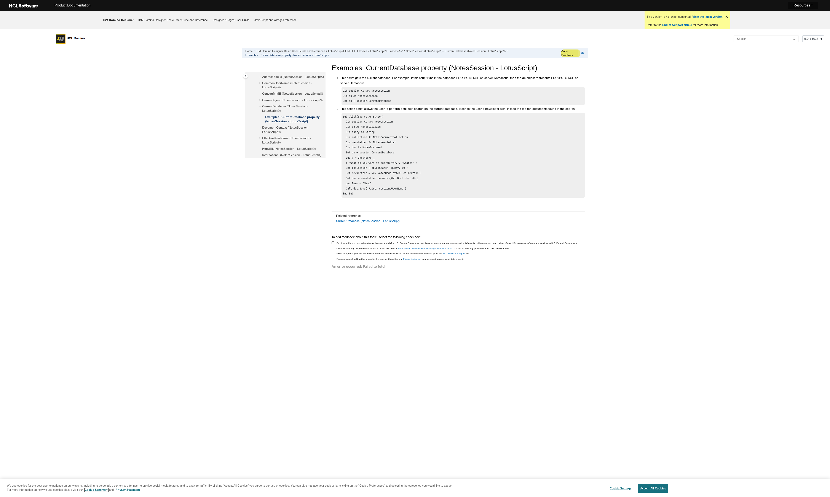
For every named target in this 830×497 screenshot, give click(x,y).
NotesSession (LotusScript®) (424, 51)
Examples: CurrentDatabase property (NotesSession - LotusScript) (287, 55)
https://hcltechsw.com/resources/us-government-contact (425, 248)
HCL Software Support (454, 253)
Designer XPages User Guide (231, 20)
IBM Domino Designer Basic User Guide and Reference (173, 20)
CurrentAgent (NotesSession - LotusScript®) (292, 100)
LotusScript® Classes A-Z (386, 51)
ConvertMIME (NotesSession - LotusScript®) (292, 93)
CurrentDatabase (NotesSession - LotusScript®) (475, 51)
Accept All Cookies (653, 488)
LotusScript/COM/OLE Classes (347, 51)
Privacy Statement (412, 259)
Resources (801, 5)
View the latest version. (707, 16)
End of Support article (677, 25)
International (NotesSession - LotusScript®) (291, 155)
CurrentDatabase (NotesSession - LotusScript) (368, 221)
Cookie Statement (96, 489)
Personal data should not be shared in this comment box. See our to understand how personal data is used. (400, 259)
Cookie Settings (620, 488)
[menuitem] (173, 20)
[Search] (794, 38)
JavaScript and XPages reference (275, 20)
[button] (260, 77)
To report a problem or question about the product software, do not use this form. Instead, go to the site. (403, 253)
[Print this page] (583, 53)
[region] (415, 488)
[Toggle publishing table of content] (245, 76)
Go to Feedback (567, 53)
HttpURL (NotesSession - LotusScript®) (289, 148)
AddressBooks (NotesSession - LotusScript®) (293, 76)
